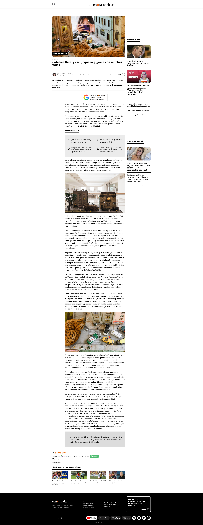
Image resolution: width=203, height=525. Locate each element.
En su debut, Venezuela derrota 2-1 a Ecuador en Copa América (98, 481)
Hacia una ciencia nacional (138, 111)
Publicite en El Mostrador (110, 502)
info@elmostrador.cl (64, 507)
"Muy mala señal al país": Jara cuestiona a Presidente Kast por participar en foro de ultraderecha (82, 150)
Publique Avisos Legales (110, 504)
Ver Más (119, 74)
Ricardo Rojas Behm (65, 73)
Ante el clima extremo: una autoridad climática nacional (138, 105)
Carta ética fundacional (88, 503)
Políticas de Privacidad (88, 507)
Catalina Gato (56, 462)
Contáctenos (107, 506)
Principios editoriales (88, 505)
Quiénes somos (86, 501)
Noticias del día (135, 141)
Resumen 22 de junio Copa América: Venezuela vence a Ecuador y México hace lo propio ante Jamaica (59, 482)
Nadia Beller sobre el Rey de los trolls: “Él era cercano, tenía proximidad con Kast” (138, 166)
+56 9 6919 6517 (56, 507)
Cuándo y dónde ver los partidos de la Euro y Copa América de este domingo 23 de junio (117, 482)
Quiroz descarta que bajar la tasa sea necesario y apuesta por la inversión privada (111, 141)
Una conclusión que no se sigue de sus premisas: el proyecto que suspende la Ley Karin (111, 149)
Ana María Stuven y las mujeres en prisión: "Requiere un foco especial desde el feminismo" (138, 90)
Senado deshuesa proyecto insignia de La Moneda (138, 63)
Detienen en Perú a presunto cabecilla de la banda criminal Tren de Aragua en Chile (137, 178)
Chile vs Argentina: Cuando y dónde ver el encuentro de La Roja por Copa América (78, 482)
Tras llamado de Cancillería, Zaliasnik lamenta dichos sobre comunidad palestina (82, 141)
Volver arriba (55, 518)
